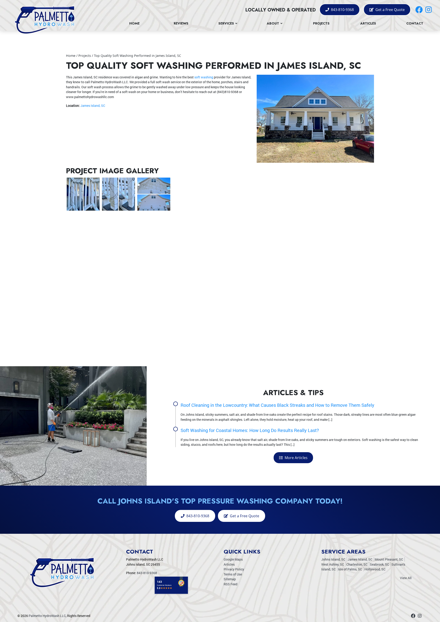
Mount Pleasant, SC (389, 559)
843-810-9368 (342, 9)
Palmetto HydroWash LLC (47, 616)
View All (406, 578)
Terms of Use (233, 574)
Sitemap (230, 579)
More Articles (296, 457)
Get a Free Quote (389, 9)
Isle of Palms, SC (350, 569)
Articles (229, 564)
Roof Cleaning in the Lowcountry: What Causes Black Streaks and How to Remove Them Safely (277, 405)
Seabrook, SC (379, 564)
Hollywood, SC (374, 569)
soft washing (203, 77)
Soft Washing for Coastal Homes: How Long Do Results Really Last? (250, 430)
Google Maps (233, 559)
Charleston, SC (357, 564)
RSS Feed (230, 584)
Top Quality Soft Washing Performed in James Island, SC (137, 55)
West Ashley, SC (332, 564)
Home (70, 55)
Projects (84, 55)
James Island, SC (92, 105)
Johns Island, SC (333, 559)
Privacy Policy (234, 569)
